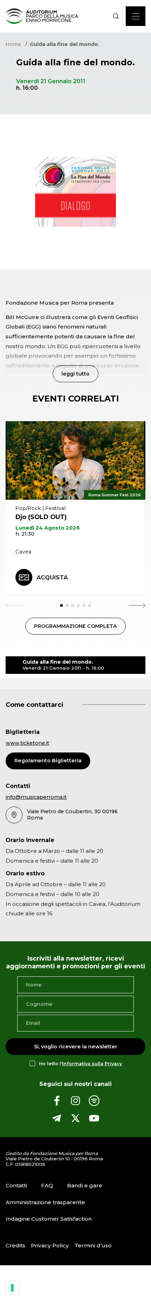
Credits (15, 1245)
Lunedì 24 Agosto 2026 (47, 528)
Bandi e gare (84, 1185)
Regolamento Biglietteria (47, 760)
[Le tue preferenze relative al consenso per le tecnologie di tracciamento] (12, 1287)
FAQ (47, 1185)
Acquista (52, 577)
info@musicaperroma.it (36, 797)
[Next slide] (137, 605)
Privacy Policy (50, 1245)
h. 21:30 (24, 534)
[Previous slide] (14, 605)
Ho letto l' (80, 1063)
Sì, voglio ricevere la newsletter (75, 1046)
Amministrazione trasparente (45, 1202)
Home (13, 44)
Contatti (16, 1185)
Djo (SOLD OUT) (41, 516)
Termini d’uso (93, 1245)
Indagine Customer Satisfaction (49, 1218)
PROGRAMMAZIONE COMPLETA (75, 626)
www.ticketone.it (27, 743)
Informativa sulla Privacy (92, 1063)
